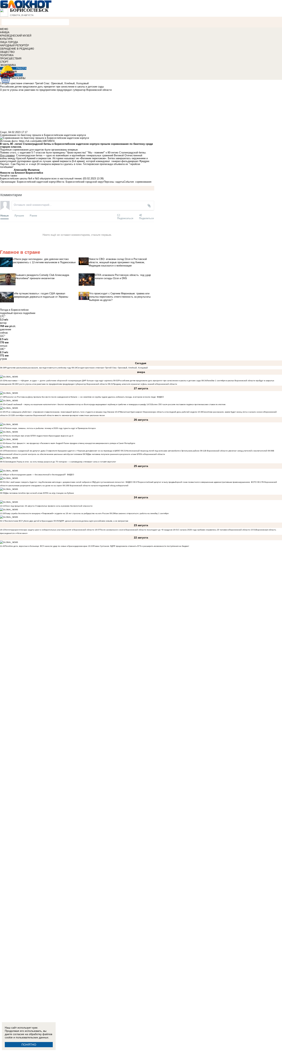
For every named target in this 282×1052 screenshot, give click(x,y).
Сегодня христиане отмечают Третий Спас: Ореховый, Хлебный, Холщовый (112, 368)
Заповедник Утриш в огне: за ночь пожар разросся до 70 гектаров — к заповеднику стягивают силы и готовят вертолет (60, 462)
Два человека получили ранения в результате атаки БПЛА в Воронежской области (126, 454)
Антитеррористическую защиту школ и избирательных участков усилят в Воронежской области (50, 530)
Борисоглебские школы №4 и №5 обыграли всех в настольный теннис (41, 178)
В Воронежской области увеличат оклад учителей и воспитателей (236, 451)
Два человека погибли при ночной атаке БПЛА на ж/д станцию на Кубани (39, 493)
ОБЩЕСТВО (7, 52)
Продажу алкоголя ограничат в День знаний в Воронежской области (145, 384)
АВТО (19, 74)
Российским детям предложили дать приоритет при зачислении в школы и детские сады (159, 381)
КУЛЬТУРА (6, 38)
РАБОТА (21, 68)
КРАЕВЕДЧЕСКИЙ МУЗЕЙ (15, 35)
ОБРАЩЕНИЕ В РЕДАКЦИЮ (17, 48)
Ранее (33, 215)
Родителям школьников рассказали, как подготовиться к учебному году (38, 368)
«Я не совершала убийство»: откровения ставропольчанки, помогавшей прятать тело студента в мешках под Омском (59, 412)
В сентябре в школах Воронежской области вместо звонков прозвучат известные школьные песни (59, 415)
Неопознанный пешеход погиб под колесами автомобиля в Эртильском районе (163, 451)
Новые (4, 215)
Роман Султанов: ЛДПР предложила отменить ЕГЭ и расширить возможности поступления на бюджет (141, 546)
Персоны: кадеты (114, 181)
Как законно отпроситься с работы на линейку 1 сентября (141, 513)
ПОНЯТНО (28, 1044)
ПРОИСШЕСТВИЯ (10, 58)
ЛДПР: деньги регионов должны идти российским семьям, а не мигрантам (93, 521)
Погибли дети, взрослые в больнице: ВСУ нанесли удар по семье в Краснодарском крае (46, 546)
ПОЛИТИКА (7, 55)
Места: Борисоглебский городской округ (80, 181)
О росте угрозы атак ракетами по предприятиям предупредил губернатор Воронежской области (62, 384)
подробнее (29, 313)
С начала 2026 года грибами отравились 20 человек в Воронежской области (214, 530)
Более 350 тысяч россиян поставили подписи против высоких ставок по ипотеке (189, 404)
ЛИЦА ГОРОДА (9, 42)
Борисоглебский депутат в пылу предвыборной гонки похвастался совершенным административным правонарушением (194, 482)
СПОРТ (4, 61)
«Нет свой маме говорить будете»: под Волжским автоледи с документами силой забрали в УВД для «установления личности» (65, 482)
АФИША (4, 32)
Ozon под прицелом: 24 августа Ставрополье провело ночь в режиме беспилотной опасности (48, 506)
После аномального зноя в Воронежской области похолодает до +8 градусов (136, 530)
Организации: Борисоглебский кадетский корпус (29, 181)
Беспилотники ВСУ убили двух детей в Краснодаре (29, 521)
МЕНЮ (4, 29)
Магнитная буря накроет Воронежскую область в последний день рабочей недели (158, 412)
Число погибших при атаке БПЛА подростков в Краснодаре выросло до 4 (39, 436)
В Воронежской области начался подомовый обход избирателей (98, 485)
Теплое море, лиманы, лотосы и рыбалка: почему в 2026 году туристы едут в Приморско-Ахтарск (50, 428)
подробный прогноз (11, 313)
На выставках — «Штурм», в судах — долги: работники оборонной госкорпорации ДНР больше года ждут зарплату (59, 381)
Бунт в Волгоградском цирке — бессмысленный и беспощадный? (35, 475)
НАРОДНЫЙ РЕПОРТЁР (14, 45)
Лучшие (19, 215)
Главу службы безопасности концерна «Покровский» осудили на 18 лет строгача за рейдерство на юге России (57, 513)
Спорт (3, 132)
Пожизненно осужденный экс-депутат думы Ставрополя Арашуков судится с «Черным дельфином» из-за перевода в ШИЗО (62, 451)
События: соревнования (137, 181)
